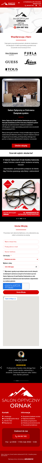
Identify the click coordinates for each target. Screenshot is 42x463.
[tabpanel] (21, 198)
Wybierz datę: (7, 263)
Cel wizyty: (6, 255)
